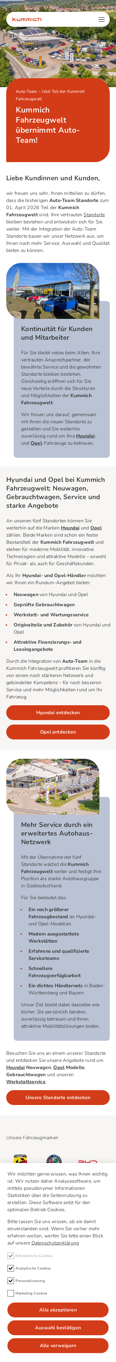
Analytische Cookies (33, 1268)
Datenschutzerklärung (55, 1243)
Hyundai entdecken (58, 712)
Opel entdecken (58, 732)
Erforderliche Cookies (34, 1255)
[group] (20, 1162)
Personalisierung (30, 1280)
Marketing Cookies (31, 1293)
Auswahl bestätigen (58, 1328)
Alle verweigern (58, 1345)
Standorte (94, 214)
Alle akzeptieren (58, 1310)
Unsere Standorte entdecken (58, 1097)
